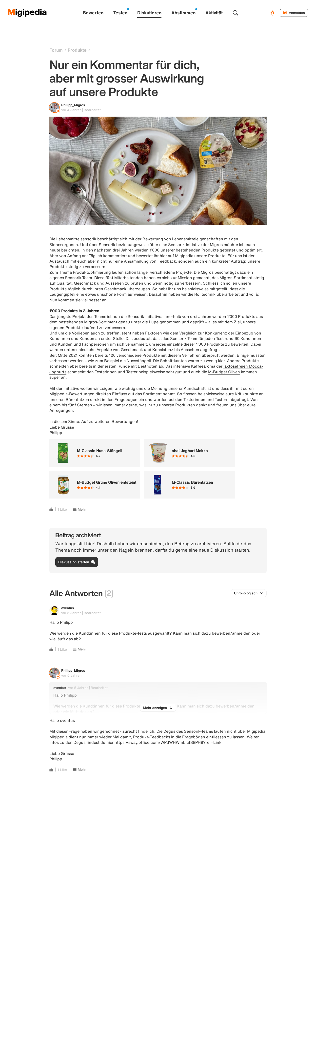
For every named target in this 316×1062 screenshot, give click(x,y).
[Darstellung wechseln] (273, 13)
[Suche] (235, 13)
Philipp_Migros (73, 104)
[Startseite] (27, 13)
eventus (67, 607)
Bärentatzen (78, 399)
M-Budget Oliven (224, 372)
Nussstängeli (139, 361)
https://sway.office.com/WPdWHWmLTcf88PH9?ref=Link (168, 742)
